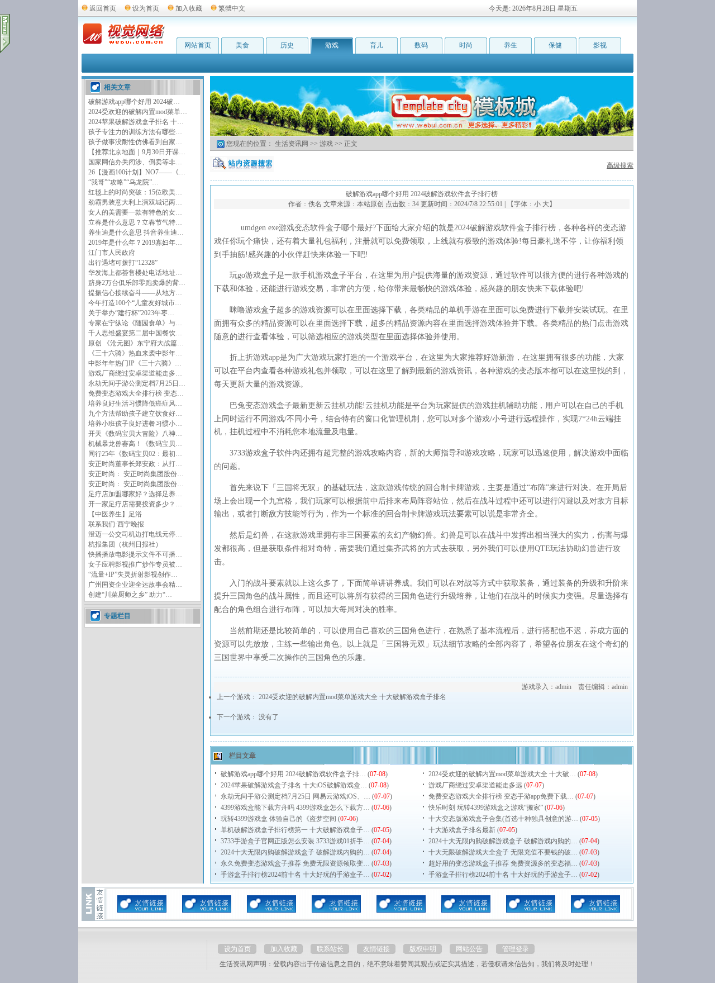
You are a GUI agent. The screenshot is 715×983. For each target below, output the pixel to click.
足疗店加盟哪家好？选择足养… (135, 494)
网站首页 (197, 45)
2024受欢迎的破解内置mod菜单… (137, 112)
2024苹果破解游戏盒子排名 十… (136, 122)
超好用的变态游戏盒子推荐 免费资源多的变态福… (503, 863)
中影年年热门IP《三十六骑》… (135, 363)
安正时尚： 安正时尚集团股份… (136, 474)
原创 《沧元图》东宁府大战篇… (136, 343)
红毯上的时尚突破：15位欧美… (135, 192)
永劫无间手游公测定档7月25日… (136, 383)
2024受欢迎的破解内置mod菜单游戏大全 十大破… (502, 774)
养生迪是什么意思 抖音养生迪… (136, 232)
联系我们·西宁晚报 (116, 524)
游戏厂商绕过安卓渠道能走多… (135, 373)
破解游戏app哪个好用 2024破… (134, 102)
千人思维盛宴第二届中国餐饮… (135, 333)
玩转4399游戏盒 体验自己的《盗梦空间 (278, 819)
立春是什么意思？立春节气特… (135, 222)
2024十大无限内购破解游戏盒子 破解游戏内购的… (503, 841)
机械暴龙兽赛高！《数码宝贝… (135, 444)
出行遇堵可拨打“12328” (123, 263)
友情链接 (376, 949)
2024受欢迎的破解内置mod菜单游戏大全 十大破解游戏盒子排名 (352, 697)
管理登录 (515, 949)
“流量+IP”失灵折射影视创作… (133, 574)
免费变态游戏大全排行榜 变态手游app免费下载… (501, 796)
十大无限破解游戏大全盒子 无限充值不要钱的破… (503, 852)
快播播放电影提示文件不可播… (135, 554)
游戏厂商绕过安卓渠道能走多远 (475, 785)
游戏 (332, 45)
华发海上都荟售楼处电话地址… (135, 273)
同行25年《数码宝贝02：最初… (135, 454)
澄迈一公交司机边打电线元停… (135, 534)
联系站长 (330, 949)
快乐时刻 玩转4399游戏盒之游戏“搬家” (485, 807)
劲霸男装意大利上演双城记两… (135, 202)
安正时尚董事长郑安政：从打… (135, 464)
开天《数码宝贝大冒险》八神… (135, 434)
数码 (421, 45)
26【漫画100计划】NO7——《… (136, 172)
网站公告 (469, 949)
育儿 (376, 45)
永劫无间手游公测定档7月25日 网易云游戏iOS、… (295, 796)
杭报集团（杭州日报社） (125, 544)
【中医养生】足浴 (115, 514)
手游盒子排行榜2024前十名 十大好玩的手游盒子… (295, 874)
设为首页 (145, 8)
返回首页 (102, 8)
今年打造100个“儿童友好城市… (135, 303)
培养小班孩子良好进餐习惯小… (135, 424)
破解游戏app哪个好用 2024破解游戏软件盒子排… (293, 774)
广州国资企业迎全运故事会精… (135, 584)
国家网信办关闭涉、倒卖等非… (135, 162)
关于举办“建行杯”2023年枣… (131, 313)
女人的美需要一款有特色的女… (135, 212)
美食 (242, 45)
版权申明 (422, 949)
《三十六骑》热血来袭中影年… (135, 353)
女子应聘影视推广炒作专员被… (135, 564)
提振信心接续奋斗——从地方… (135, 293)
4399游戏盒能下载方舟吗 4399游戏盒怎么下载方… (295, 807)
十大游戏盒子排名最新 (461, 830)
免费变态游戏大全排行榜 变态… (136, 393)
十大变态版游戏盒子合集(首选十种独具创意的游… (503, 819)
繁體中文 (231, 8)
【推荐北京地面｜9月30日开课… (136, 152)
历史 (287, 45)
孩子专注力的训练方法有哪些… (135, 132)
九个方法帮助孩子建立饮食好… (135, 413)
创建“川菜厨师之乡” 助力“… (130, 595)
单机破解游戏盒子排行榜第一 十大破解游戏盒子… (295, 830)
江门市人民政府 (111, 253)
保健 (555, 45)
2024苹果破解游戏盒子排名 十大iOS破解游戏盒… (294, 785)
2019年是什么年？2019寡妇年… (135, 242)
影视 (600, 45)
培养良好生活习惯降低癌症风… (135, 403)
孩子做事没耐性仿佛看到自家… (135, 142)
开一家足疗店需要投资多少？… (135, 504)
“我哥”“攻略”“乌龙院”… (123, 182)
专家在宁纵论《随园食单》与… (135, 323)
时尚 (466, 45)
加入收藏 (188, 8)
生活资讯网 (291, 144)
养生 (510, 45)
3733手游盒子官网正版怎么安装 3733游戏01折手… (295, 841)
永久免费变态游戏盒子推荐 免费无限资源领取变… (295, 863)
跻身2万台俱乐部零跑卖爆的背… (136, 283)
